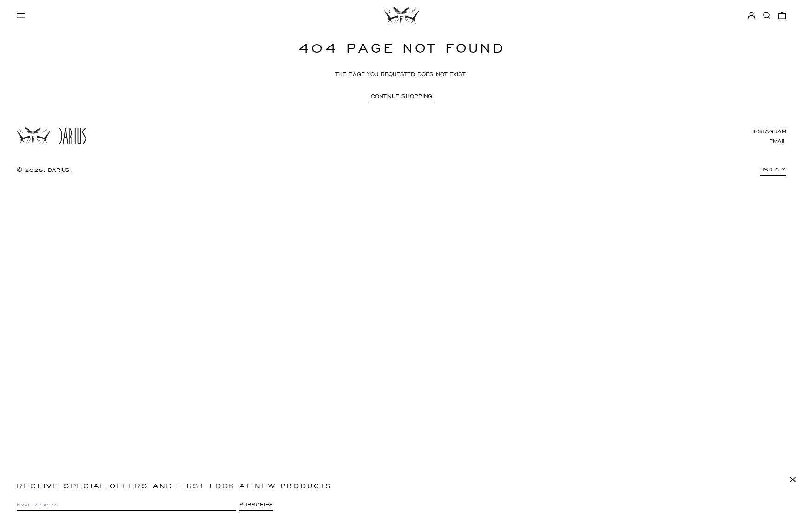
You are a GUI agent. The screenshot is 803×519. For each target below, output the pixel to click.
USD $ (769, 169)
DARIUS (59, 169)
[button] (767, 15)
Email (777, 141)
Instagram (769, 131)
